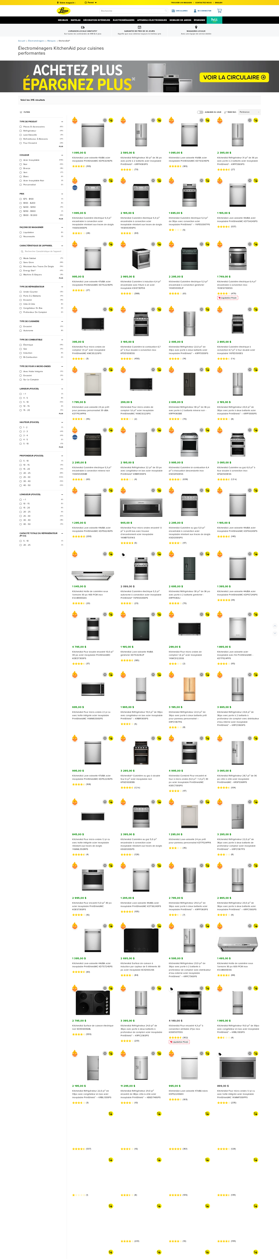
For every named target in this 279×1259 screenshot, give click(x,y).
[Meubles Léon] (63, 11)
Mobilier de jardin (180, 20)
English (218, 2)
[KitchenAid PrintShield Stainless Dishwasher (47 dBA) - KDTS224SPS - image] (93, 256)
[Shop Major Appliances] (139, 76)
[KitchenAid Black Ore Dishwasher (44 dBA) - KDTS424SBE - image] (93, 1126)
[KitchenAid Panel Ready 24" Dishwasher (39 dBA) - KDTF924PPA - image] (93, 382)
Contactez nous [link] (203, 2)
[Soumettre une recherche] (166, 11)
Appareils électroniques (152, 20)
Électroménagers (123, 20)
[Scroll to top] (275, 625)
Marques (51, 40)
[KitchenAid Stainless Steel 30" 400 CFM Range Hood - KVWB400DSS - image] (238, 1186)
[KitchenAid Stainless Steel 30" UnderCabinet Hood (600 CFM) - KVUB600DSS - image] (238, 938)
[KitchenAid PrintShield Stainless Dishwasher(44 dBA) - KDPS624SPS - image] (93, 502)
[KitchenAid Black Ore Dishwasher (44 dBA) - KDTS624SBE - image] (189, 1186)
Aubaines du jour (213, 112)
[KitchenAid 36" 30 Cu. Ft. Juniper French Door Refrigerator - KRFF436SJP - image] (189, 566)
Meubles (63, 20)
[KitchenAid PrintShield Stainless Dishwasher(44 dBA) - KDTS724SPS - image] (93, 938)
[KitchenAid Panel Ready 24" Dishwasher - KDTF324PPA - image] (189, 814)
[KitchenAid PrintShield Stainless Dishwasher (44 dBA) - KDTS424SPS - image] (238, 192)
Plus (61, 146)
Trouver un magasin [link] (181, 2)
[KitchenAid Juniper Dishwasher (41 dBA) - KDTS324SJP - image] (141, 626)
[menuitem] (214, 20)
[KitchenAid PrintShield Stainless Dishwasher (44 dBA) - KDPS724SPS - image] (238, 566)
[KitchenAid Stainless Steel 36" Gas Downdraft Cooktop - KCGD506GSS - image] (189, 1126)
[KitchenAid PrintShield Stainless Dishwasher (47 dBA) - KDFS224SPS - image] (93, 750)
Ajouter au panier (111, 120)
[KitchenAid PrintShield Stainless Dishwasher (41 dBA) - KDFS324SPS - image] (93, 132)
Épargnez (199, 20)
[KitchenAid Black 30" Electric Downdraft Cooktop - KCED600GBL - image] (93, 1000)
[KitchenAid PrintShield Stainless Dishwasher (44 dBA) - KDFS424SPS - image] (238, 502)
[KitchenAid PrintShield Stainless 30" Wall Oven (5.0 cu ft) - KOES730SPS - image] (93, 877)
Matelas (76, 20)
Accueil (21, 40)
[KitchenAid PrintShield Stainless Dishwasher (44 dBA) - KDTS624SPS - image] (141, 877)
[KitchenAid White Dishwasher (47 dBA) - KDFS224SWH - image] (189, 1065)
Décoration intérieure (96, 20)
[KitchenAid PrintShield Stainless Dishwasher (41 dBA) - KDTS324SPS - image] (189, 132)
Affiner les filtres (27, 111)
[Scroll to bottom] (275, 633)
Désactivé (200, 112)
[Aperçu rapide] (105, 120)
